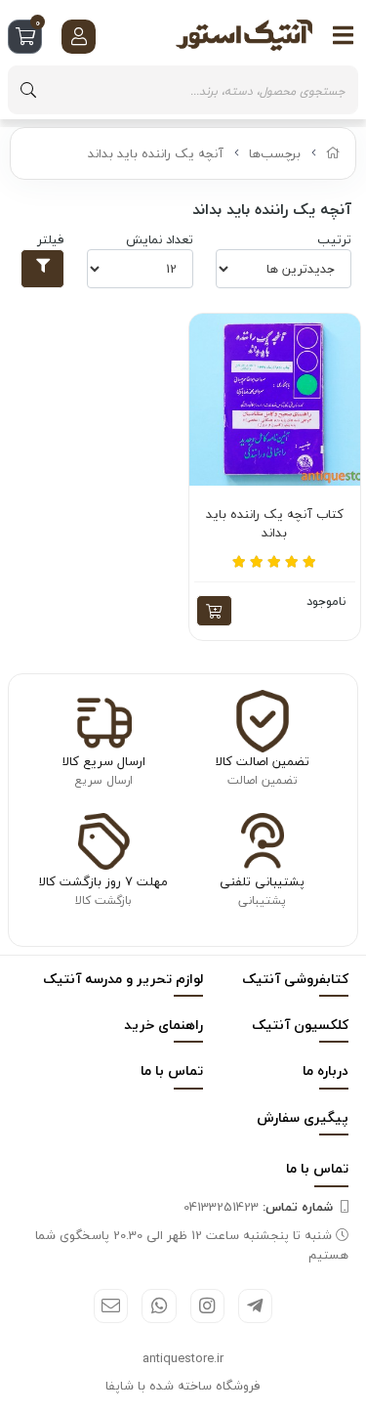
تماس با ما (172, 1070)
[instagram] (207, 1306)
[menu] (343, 35)
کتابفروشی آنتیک (295, 978)
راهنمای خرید (163, 1024)
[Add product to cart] (214, 610)
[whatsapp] (159, 1306)
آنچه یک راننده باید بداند (156, 153)
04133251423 (258, 1207)
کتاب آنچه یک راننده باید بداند (275, 524)
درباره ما (325, 1070)
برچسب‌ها (275, 153)
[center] (28, 89)
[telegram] (255, 1306)
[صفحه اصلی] (333, 153)
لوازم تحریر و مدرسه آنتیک (123, 978)
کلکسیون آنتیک (300, 1024)
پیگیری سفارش (302, 1117)
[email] (111, 1306)
